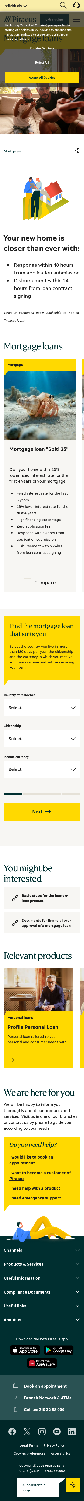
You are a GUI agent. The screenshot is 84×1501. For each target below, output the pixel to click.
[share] (76, 151)
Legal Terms (28, 1445)
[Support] (73, 7)
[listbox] (14, 5)
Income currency (16, 756)
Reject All (42, 62)
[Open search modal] (63, 5)
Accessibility (60, 1453)
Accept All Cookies (42, 77)
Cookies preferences (29, 1453)
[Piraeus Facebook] (12, 1432)
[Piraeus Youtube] (57, 1432)
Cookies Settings (42, 48)
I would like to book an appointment (31, 1160)
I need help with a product (34, 1188)
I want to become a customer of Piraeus (40, 1175)
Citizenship (12, 725)
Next (37, 811)
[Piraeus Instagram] (42, 1432)
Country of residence (19, 695)
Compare (45, 582)
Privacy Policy (54, 1445)
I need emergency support (35, 1198)
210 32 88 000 (51, 1409)
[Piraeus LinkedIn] (72, 1432)
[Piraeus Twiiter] (27, 1432)
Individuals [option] (13, 5)
